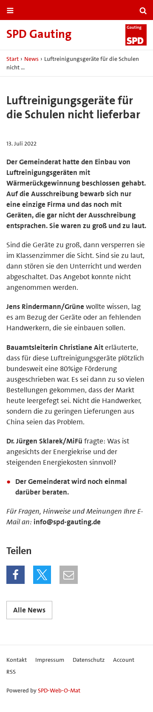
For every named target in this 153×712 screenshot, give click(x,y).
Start (12, 59)
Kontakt (16, 659)
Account (123, 659)
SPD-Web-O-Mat (59, 690)
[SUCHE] (143, 10)
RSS (11, 671)
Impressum (49, 659)
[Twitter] (42, 575)
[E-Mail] (69, 575)
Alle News (29, 610)
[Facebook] (15, 575)
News (31, 59)
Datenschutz (89, 659)
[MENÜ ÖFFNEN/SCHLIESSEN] (10, 10)
